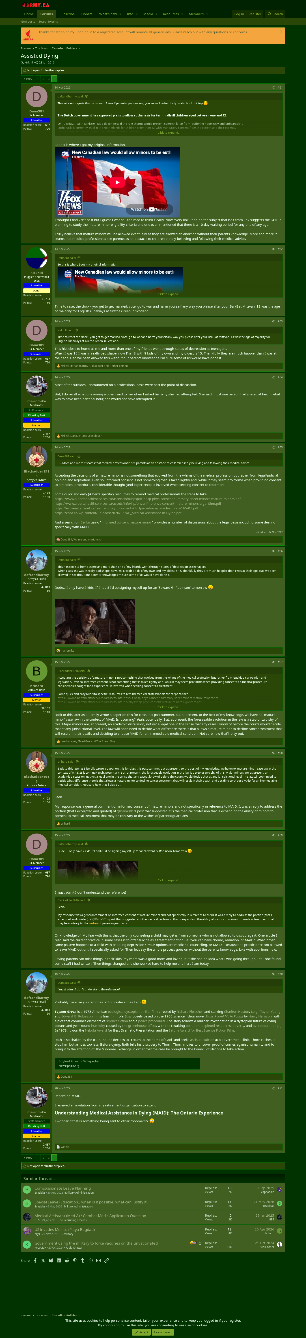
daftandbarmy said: (71, 96)
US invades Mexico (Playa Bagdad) (64, 1229)
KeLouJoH (40, 1247)
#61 (280, 87)
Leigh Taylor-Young (265, 1011)
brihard (269, 1233)
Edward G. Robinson (77, 1016)
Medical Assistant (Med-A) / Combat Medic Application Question (90, 1215)
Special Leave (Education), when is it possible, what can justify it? (91, 1202)
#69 (280, 835)
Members (196, 14)
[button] (120, 14)
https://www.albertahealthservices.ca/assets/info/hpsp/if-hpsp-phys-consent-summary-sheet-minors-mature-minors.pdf (148, 498)
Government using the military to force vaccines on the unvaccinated (96, 1243)
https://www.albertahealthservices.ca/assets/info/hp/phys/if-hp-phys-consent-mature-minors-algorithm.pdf (138, 503)
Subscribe (67, 14)
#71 (280, 1088)
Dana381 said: (67, 258)
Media (148, 14)
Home (29, 14)
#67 (280, 662)
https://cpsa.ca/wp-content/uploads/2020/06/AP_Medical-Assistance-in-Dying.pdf (118, 513)
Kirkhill (28, 62)
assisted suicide (202, 1039)
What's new (108, 14)
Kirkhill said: (65, 330)
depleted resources (216, 1025)
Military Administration (79, 1192)
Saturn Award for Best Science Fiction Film (201, 1030)
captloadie (267, 1192)
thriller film (149, 1011)
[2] (279, 1025)
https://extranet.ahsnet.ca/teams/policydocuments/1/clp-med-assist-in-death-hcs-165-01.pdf (126, 508)
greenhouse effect (142, 1025)
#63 (280, 321)
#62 (280, 249)
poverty (238, 1025)
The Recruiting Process (72, 1220)
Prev (29, 79)
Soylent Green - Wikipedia (79, 1061)
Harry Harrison (260, 1016)
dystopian (132, 1011)
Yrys (37, 1234)
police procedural (151, 1021)
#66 (280, 551)
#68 (280, 753)
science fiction (117, 1021)
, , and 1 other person (94, 366)
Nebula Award (96, 1030)
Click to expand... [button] (169, 133)
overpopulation (264, 1025)
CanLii (85, 522)
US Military (66, 1234)
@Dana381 (125, 811)
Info (130, 14)
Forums (46, 14)
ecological (115, 1011)
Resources (171, 14)
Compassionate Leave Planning (62, 1188)
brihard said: (66, 762)
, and (81, 436)
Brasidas (39, 1192)
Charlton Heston (236, 1011)
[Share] (273, 87)
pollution (193, 1025)
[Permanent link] (225, 1113)
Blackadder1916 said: (71, 671)
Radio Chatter (73, 1247)
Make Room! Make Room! (224, 1016)
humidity (98, 1025)
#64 (280, 377)
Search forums (48, 21)
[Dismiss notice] (281, 32)
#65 (280, 447)
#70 (280, 974)
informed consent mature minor (126, 522)
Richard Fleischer (190, 1011)
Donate (87, 14)
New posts (28, 21)
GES (37, 1220)
